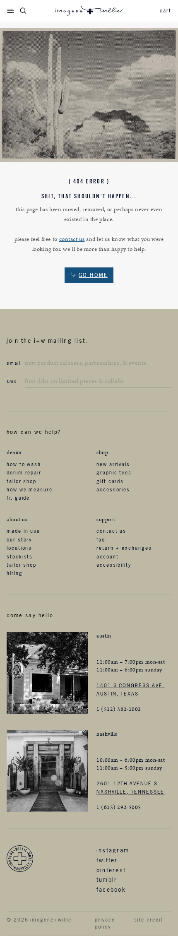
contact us (72, 239)
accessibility (113, 565)
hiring (15, 573)
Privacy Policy (104, 923)
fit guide (18, 498)
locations (19, 548)
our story (19, 540)
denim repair (24, 472)
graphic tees (114, 472)
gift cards (110, 481)
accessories (113, 489)
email (14, 363)
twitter (107, 860)
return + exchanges (124, 548)
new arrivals (113, 464)
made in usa (23, 531)
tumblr (106, 879)
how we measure (30, 489)
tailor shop (21, 481)
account (107, 556)
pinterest (111, 870)
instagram (112, 850)
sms (12, 381)
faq (100, 540)
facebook (111, 889)
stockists (20, 556)
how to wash (24, 464)
